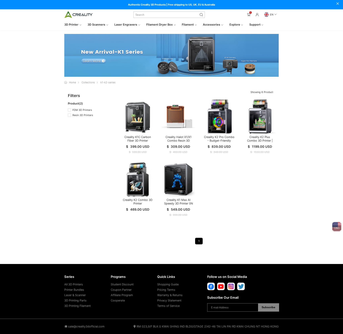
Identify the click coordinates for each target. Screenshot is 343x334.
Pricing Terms (166, 289)
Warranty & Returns (170, 295)
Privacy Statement (169, 300)
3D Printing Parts (75, 300)
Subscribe (268, 307)
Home (72, 82)
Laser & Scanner (75, 295)
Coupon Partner (121, 289)
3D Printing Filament (77, 305)
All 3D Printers (73, 284)
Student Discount (122, 284)
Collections (88, 82)
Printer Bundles (74, 289)
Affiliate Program (122, 295)
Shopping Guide (168, 284)
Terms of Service (168, 305)
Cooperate (118, 300)
